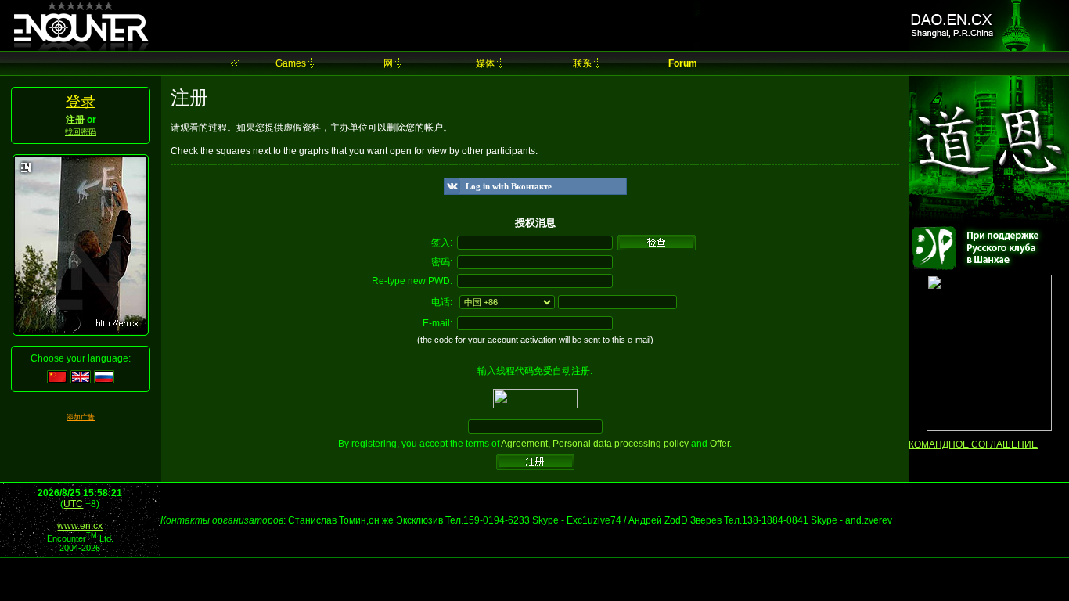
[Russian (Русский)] (104, 380)
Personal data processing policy (620, 443)
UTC (73, 503)
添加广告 (81, 417)
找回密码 (80, 132)
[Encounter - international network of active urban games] (80, 47)
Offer (719, 443)
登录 (80, 101)
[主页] (235, 63)
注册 (75, 119)
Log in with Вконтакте (509, 186)
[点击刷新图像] (535, 405)
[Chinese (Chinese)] (57, 380)
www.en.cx (80, 525)
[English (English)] (80, 380)
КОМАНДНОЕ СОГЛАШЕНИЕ (973, 444)
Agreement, (526, 443)
